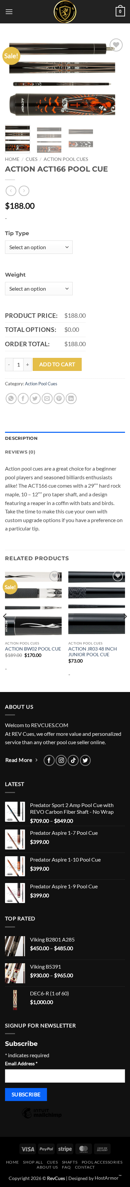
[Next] (114, 78)
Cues (31, 159)
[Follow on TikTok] (73, 760)
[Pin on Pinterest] (59, 398)
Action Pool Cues (66, 159)
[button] (9, 11)
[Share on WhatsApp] (11, 398)
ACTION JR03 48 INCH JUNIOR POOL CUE (92, 652)
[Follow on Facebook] (49, 760)
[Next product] (11, 191)
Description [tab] (21, 438)
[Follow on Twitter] (85, 760)
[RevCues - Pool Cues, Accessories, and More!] (65, 11)
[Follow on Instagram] (61, 760)
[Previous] (16, 78)
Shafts (70, 1162)
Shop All (33, 1162)
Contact (85, 1167)
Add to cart (57, 364)
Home (12, 159)
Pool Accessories (102, 1162)
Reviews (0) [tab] (20, 452)
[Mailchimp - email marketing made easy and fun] (41, 1117)
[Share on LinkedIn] (71, 398)
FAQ (66, 1167)
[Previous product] (24, 191)
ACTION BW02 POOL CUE (33, 649)
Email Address (21, 1063)
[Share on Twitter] (35, 398)
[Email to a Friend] (47, 398)
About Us (47, 1167)
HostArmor (108, 1178)
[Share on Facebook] (23, 398)
